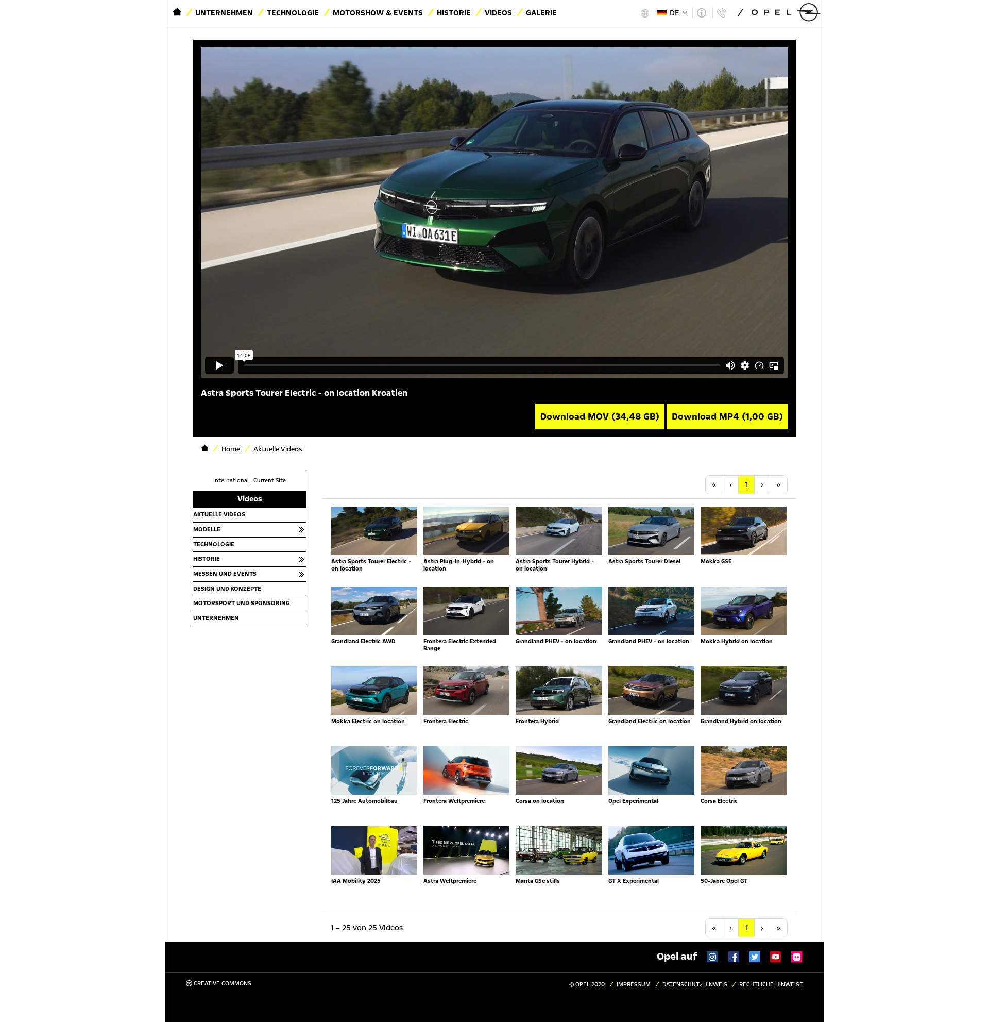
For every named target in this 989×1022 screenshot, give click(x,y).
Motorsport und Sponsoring (241, 603)
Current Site (269, 480)
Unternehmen (224, 13)
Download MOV (599, 416)
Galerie (541, 13)
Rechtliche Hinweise (771, 985)
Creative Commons (221, 983)
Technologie (293, 13)
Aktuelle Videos (219, 514)
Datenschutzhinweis (694, 985)
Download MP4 (727, 416)
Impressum (634, 985)
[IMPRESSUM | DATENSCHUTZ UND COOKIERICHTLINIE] (701, 13)
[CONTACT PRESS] (721, 13)
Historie (454, 13)
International (231, 480)
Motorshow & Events (378, 13)
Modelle (206, 529)
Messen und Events (225, 573)
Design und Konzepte (227, 588)
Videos (498, 13)
